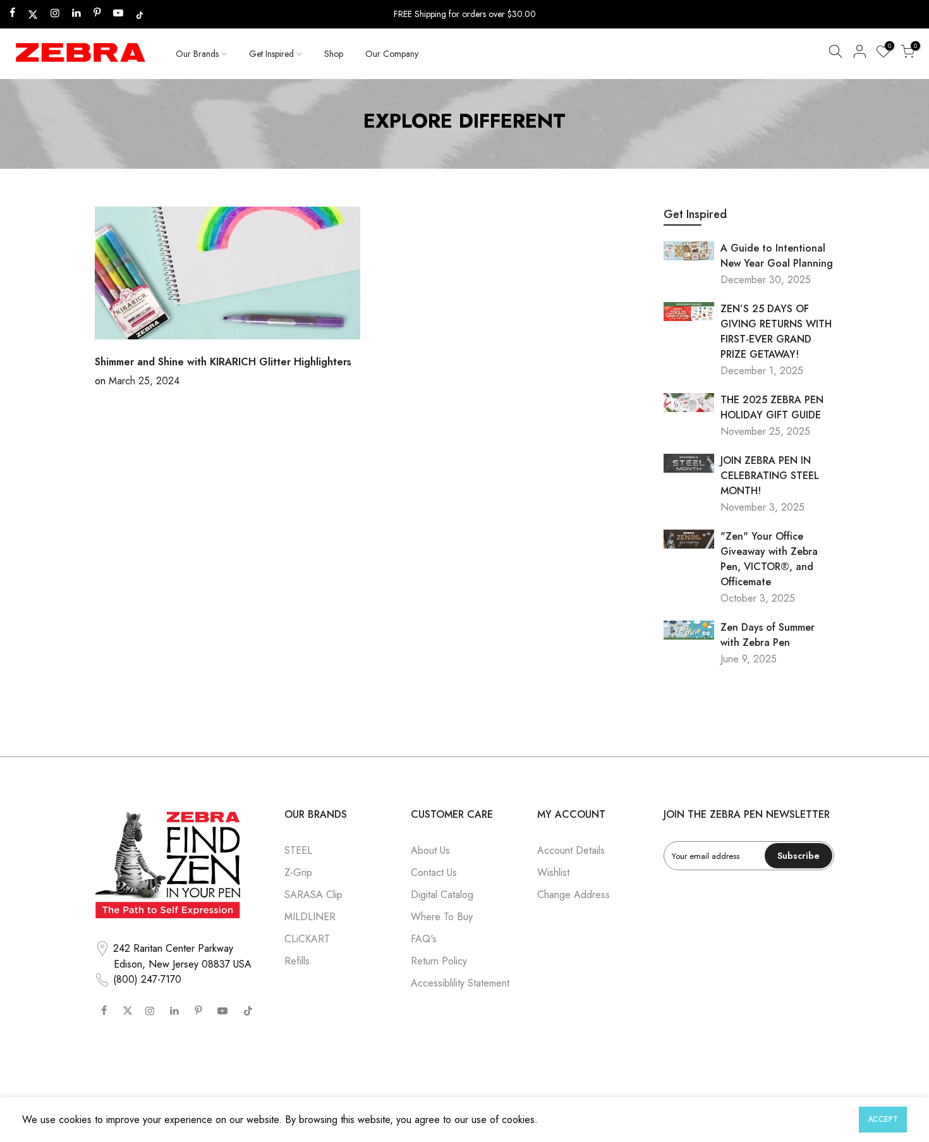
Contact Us (434, 872)
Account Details (571, 850)
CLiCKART (307, 939)
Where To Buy (442, 916)
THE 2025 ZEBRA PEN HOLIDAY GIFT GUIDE (771, 407)
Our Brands (197, 53)
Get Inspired (271, 53)
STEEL (298, 850)
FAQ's (424, 939)
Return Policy (439, 961)
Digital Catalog (442, 894)
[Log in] (859, 53)
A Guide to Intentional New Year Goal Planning (776, 255)
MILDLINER (310, 916)
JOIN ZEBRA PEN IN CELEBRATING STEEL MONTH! (769, 475)
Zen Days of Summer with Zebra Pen (767, 635)
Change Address (573, 894)
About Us (430, 850)
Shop (333, 53)
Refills (297, 961)
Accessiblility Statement (460, 983)
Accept (883, 1119)
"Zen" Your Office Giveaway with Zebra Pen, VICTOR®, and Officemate (769, 559)
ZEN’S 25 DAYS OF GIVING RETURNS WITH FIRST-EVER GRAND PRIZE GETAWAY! (776, 331)
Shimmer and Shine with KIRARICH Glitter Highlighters (223, 362)
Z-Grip (298, 872)
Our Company (391, 53)
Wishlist (553, 872)
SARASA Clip (313, 894)
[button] (835, 53)
